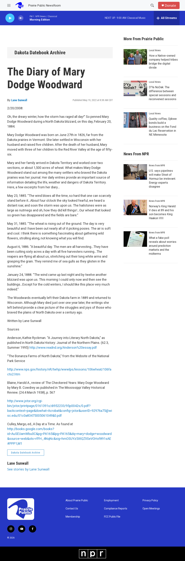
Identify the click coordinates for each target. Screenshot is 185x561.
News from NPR (157, 165)
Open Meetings (151, 508)
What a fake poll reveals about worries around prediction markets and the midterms (162, 245)
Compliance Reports (115, 508)
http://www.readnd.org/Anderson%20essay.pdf (63, 347)
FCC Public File (112, 516)
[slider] (26, 18)
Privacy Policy (150, 500)
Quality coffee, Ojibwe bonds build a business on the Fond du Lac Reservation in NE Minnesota (163, 126)
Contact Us (72, 508)
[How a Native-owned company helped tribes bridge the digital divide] (135, 57)
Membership (73, 516)
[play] (10, 18)
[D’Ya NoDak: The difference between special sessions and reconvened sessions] (135, 88)
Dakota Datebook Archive (39, 53)
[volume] (21, 18)
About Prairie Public (77, 500)
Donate (170, 5)
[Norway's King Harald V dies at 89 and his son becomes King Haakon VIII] (135, 207)
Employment (111, 500)
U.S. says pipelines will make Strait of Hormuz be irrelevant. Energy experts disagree (162, 178)
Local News (155, 50)
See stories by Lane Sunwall (28, 469)
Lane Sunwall (19, 100)
